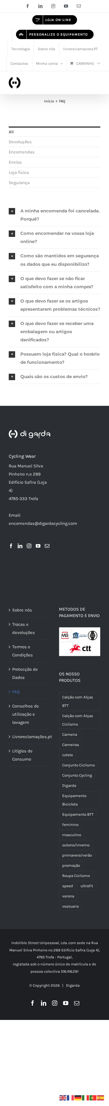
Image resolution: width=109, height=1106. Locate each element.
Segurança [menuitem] (19, 182)
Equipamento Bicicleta (74, 800)
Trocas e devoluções (23, 628)
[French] (70, 1097)
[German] (78, 1097)
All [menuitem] (11, 131)
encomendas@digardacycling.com (43, 523)
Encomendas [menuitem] (22, 152)
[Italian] (86, 1097)
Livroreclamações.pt (29, 736)
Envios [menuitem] (15, 162)
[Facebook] (11, 546)
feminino (70, 824)
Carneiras (70, 744)
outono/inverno (76, 845)
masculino (71, 835)
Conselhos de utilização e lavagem (25, 714)
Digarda (69, 785)
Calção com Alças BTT (77, 701)
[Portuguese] (93, 1097)
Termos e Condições (22, 651)
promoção (71, 865)
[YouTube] (38, 546)
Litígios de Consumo (22, 755)
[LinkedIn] (20, 546)
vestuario (70, 906)
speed (67, 886)
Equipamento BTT (78, 814)
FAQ (16, 691)
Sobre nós (22, 610)
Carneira (69, 734)
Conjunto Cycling (77, 775)
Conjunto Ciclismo (78, 765)
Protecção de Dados (25, 673)
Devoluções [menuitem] (20, 141)
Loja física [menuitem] (19, 172)
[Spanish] (101, 1097)
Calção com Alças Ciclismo (77, 720)
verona (68, 896)
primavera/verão (77, 855)
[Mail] (47, 546)
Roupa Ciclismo (76, 875)
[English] (63, 1097)
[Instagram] (29, 546)
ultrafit (87, 886)
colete (67, 755)
